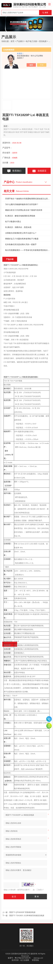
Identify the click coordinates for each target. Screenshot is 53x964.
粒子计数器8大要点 (13, 221)
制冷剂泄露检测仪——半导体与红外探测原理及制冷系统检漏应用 (28, 250)
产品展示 (20, 41)
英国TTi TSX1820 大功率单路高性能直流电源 (26, 915)
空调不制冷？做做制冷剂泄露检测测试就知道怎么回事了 (28, 199)
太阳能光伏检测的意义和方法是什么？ (21, 233)
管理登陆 (35, 960)
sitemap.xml (38, 958)
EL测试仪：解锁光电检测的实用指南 (20, 216)
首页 (12, 41)
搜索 (46, 13)
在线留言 (41, 171)
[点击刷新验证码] (28, 884)
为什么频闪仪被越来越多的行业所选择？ (21, 204)
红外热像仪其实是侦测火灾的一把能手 (21, 244)
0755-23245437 (49, 719)
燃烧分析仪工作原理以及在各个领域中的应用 (23, 210)
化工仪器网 (24, 960)
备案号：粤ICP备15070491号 (19, 958)
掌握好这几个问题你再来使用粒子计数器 (21, 239)
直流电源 (42, 41)
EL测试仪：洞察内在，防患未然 (18, 227)
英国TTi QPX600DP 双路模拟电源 (22, 912)
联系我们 (16, 171)
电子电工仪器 (31, 41)
